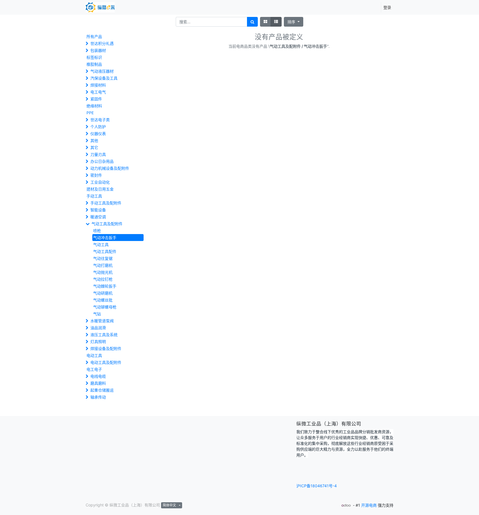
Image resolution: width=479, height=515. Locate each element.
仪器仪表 (98, 133)
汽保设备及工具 (104, 78)
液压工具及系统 (104, 334)
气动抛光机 (103, 272)
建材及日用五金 (100, 189)
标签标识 (94, 57)
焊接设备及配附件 (105, 348)
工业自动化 (100, 182)
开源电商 (369, 505)
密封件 (96, 175)
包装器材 (98, 50)
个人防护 (98, 126)
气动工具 (101, 244)
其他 (94, 140)
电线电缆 (98, 376)
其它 (94, 147)
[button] (293, 22)
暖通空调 (98, 216)
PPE (90, 112)
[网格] (265, 22)
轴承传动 (98, 397)
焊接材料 (98, 85)
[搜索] (252, 22)
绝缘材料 (94, 105)
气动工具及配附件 (107, 223)
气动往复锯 (103, 258)
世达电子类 (100, 119)
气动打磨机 (103, 265)
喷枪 (97, 230)
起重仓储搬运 (102, 390)
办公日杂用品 (102, 161)
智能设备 (98, 209)
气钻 (97, 313)
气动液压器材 (102, 71)
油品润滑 (98, 327)
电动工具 (94, 355)
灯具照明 (98, 341)
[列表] (276, 22)
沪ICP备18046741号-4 (316, 485)
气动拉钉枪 (103, 279)
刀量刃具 (98, 154)
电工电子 (94, 369)
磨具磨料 (98, 383)
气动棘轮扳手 (104, 286)
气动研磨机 (103, 293)
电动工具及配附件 (105, 362)
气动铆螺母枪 (104, 307)
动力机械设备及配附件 (109, 168)
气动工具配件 (104, 251)
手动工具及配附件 (105, 203)
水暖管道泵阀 (102, 320)
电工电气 (98, 92)
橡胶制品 (94, 64)
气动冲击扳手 (104, 237)
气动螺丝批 (103, 300)
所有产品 (94, 36)
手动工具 (94, 196)
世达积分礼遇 (102, 43)
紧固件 (96, 99)
